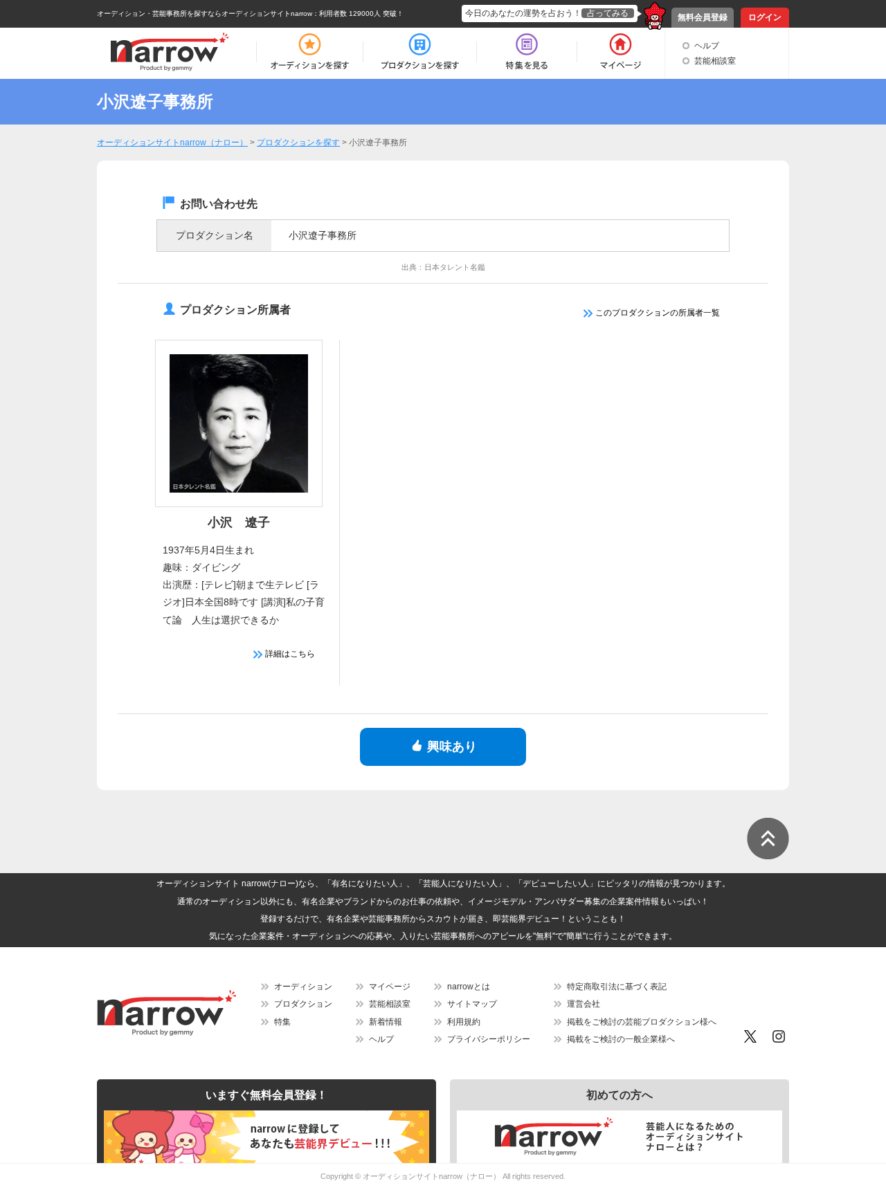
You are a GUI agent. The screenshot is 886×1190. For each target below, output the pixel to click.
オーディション (303, 986)
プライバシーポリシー (488, 1039)
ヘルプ (706, 46)
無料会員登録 (702, 17)
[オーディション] (309, 52)
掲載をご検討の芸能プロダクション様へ (641, 1022)
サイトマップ (472, 1004)
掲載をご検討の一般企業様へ (621, 1039)
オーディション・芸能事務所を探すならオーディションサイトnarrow (204, 13)
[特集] (527, 52)
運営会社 (583, 1004)
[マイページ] (620, 52)
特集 (282, 1022)
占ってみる (608, 13)
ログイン (764, 17)
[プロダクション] (420, 52)
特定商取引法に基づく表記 (617, 986)
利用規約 (463, 1022)
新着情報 (385, 1022)
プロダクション (303, 1004)
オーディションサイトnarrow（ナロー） (431, 1176)
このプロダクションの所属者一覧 (656, 313)
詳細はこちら (289, 654)
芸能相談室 (715, 61)
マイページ (389, 986)
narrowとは (468, 986)
